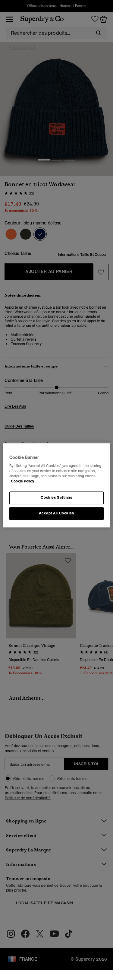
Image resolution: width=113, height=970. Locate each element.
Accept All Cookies (56, 513)
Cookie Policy (22, 481)
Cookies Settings (56, 498)
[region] (56, 485)
